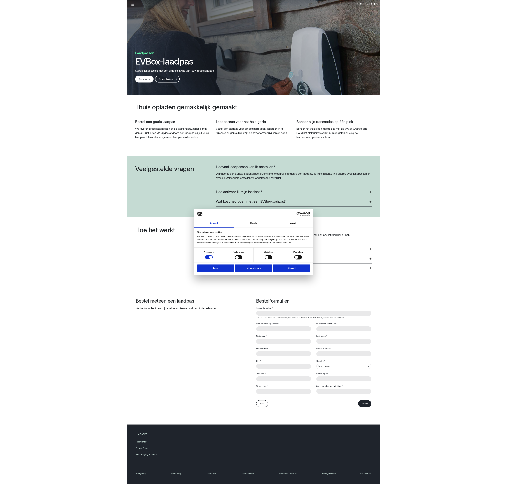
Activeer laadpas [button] (166, 79)
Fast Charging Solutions (146, 454)
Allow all (291, 268)
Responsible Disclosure (288, 474)
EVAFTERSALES (367, 4)
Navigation (132, 4)
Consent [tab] (214, 223)
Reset (262, 404)
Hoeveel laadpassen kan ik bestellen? (245, 167)
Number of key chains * (326, 324)
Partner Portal (142, 448)
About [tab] (293, 223)
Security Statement (329, 474)
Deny (215, 268)
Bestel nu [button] (143, 79)
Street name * (262, 386)
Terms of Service (248, 474)
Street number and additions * (329, 386)
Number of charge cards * (267, 324)
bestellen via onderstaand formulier (260, 178)
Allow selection (254, 268)
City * (258, 361)
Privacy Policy (141, 474)
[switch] (238, 257)
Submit (365, 404)
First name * (261, 336)
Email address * (263, 349)
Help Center (141, 442)
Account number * (264, 308)
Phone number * (323, 349)
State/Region (322, 374)
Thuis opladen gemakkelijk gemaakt (186, 107)
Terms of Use (211, 474)
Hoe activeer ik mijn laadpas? (239, 192)
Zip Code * (261, 374)
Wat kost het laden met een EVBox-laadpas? (251, 201)
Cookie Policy (176, 474)
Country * (320, 361)
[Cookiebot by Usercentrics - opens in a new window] (298, 214)
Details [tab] (253, 223)
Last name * (321, 336)
